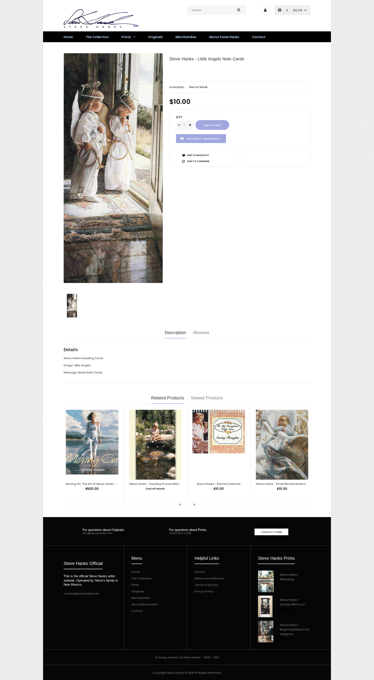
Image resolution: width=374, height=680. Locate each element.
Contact (137, 611)
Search (200, 572)
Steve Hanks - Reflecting (289, 577)
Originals (137, 591)
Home (135, 572)
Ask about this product (204, 138)
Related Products (167, 397)
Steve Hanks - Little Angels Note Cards (206, 58)
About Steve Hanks (144, 604)
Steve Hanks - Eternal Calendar (219, 484)
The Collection (141, 578)
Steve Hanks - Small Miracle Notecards (283, 484)
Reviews (201, 332)
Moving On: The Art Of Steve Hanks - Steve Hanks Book (104, 484)
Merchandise (140, 598)
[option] (113, 168)
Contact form (271, 532)
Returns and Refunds (209, 578)
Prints (135, 585)
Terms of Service (206, 585)
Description (175, 332)
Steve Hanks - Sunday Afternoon (292, 602)
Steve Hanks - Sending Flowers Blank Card (159, 484)
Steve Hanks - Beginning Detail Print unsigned (294, 629)
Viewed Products (207, 397)
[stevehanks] (103, 29)
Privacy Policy (204, 591)
